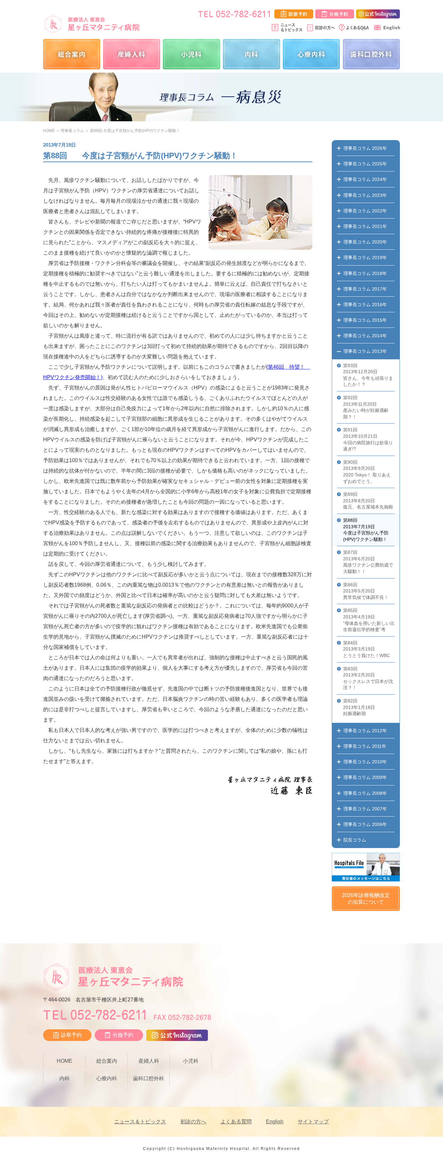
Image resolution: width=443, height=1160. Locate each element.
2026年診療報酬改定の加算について (366, 898)
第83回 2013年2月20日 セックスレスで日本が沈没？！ (368, 678)
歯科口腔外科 (371, 54)
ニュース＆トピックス (140, 1121)
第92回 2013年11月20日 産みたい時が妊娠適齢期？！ (366, 407)
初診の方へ (193, 1121)
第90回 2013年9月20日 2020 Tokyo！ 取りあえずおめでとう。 (367, 472)
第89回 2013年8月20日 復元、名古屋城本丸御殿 (368, 500)
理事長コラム (72, 130)
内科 (251, 54)
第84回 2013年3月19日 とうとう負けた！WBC (366, 649)
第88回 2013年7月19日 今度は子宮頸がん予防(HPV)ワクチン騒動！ (366, 530)
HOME (49, 130)
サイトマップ (313, 1121)
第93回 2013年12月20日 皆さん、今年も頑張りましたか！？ (368, 375)
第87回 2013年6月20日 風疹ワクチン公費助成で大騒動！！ (368, 562)
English (274, 1121)
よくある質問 (236, 1121)
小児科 (191, 54)
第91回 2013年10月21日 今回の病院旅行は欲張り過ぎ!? (368, 439)
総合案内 (72, 54)
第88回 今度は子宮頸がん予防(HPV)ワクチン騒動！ (135, 130)
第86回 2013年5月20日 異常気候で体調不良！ (366, 591)
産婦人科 (132, 54)
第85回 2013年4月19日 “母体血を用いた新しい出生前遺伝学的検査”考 (369, 620)
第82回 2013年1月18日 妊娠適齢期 (359, 707)
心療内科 (311, 54)
